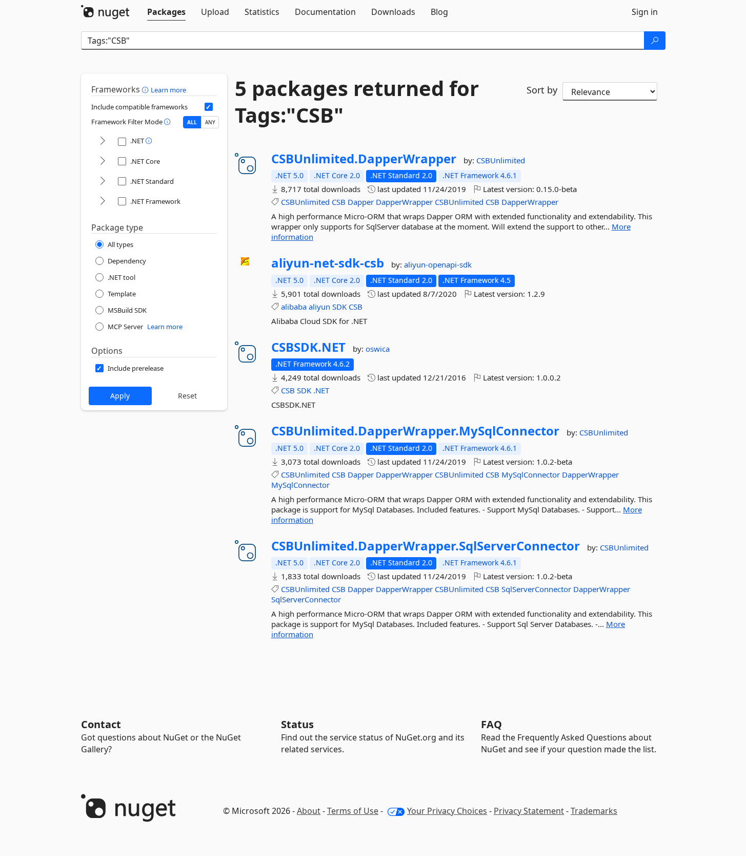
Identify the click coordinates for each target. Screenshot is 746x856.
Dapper (361, 202)
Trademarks (594, 810)
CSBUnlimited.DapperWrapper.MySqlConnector (415, 430)
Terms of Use (352, 810)
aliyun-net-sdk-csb (327, 263)
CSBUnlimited (500, 160)
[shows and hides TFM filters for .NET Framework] (102, 202)
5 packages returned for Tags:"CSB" (357, 101)
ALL (192, 122)
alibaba (294, 306)
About (308, 810)
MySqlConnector (530, 474)
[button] (146, 89)
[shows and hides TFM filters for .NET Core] (102, 161)
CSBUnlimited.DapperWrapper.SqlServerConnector (425, 545)
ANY (210, 122)
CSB (339, 202)
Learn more (168, 89)
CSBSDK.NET (308, 347)
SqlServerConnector (536, 589)
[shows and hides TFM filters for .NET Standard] (102, 182)
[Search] (655, 40)
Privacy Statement (529, 810)
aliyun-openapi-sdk (438, 264)
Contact (101, 724)
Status (297, 724)
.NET (321, 390)
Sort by (542, 90)
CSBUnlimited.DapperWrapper (363, 158)
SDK (339, 306)
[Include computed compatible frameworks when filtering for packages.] (208, 107)
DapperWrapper (404, 202)
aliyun (319, 306)
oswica (378, 349)
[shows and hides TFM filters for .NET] (102, 141)
